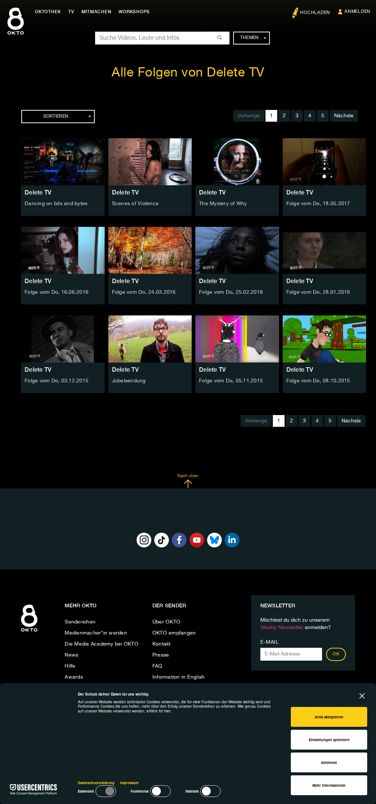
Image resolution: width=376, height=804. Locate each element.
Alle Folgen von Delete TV (188, 73)
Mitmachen (97, 11)
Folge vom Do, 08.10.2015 (318, 380)
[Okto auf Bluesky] (214, 540)
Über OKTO (166, 622)
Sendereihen (80, 622)
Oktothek (48, 11)
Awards (74, 677)
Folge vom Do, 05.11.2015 (231, 380)
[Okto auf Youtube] (196, 540)
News (71, 655)
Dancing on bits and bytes (56, 203)
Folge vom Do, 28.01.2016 (318, 292)
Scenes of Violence (135, 203)
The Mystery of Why (223, 203)
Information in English (178, 677)
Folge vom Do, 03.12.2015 (56, 380)
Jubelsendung (129, 380)
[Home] (29, 632)
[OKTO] (15, 27)
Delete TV (38, 192)
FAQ (157, 666)
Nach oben (187, 476)
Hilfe (70, 666)
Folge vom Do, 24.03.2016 (144, 292)
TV (71, 11)
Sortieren (55, 116)
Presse (160, 655)
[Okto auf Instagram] (144, 540)
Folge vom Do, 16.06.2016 (56, 292)
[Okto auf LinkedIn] (232, 540)
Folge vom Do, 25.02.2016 (231, 292)
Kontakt (161, 644)
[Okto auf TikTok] (161, 540)
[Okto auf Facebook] (179, 540)
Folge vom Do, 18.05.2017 (318, 203)
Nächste (344, 115)
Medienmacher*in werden (96, 633)
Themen (249, 38)
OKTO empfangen (174, 633)
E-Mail (269, 642)
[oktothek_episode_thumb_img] (63, 161)
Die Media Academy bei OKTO (101, 644)
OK (336, 654)
